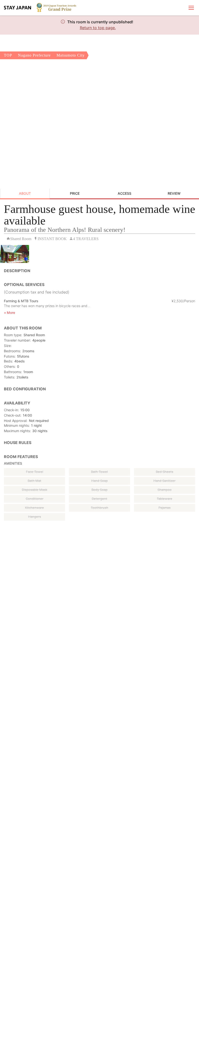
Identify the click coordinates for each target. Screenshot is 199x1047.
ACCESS (124, 193)
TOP (8, 55)
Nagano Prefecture (34, 55)
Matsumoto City (71, 55)
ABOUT (25, 193)
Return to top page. (98, 27)
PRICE (75, 193)
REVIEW (174, 193)
